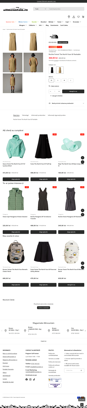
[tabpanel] (44, 120)
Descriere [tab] (16, 115)
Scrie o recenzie (43, 308)
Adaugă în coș (73, 91)
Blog (47, 25)
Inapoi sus (43, 341)
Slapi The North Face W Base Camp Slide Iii (71, 165)
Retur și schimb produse (10, 353)
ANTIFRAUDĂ (6, 375)
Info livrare (6, 366)
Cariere (5, 379)
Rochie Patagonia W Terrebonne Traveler (41, 217)
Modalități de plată (8, 382)
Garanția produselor (54, 375)
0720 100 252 (35, 363)
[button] (83, 17)
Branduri (44, 22)
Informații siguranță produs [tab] (57, 115)
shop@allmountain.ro (36, 367)
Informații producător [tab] (38, 115)
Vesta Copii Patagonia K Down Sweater (15, 216)
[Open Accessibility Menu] (82, 404)
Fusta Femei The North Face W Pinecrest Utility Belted (43, 270)
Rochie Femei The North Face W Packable (16, 29)
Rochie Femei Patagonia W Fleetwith (70, 216)
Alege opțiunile (16, 179)
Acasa (4, 29)
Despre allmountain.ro (9, 356)
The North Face (52, 50)
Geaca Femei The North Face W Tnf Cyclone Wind (14, 165)
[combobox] (58, 9)
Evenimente (54, 25)
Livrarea (56, 60)
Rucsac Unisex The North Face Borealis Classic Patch (15, 270)
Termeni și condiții (54, 358)
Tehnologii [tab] (25, 115)
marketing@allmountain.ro (34, 372)
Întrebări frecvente (8, 369)
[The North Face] (66, 36)
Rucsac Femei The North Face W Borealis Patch (71, 270)
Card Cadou (64, 25)
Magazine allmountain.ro (10, 360)
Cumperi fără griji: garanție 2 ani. (43, 1)
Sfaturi (5, 372)
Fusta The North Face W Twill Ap (41, 164)
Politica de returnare (54, 362)
